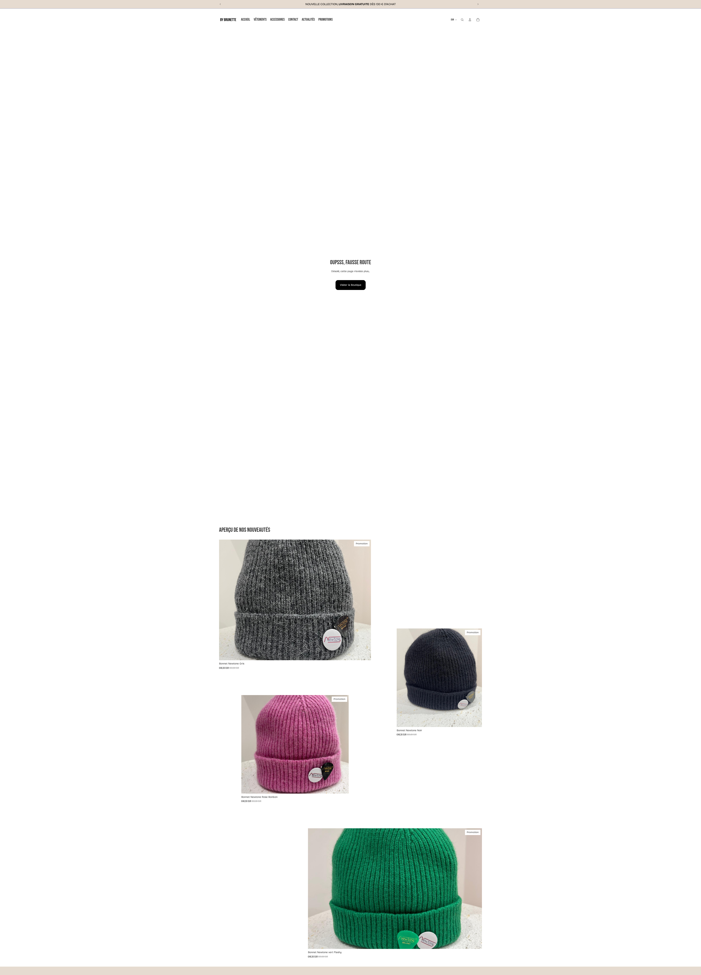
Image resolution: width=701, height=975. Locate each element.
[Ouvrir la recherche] (462, 20)
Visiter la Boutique (350, 284)
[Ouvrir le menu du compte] (470, 20)
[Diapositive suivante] (478, 4)
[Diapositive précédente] (220, 4)
